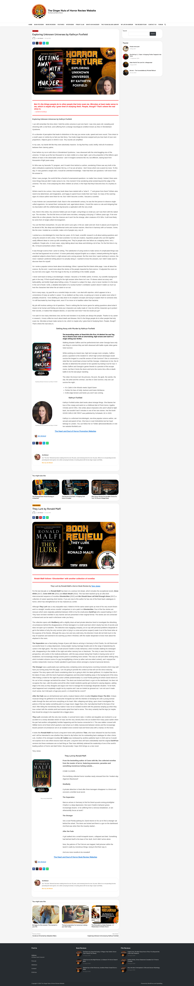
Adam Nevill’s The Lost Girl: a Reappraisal (141, 62)
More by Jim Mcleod (47, 462)
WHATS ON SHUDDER (92, 24)
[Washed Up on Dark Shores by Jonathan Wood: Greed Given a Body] (79, 968)
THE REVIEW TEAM (140, 24)
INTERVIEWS (70, 24)
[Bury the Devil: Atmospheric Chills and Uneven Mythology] (124, 968)
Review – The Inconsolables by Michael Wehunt (143, 70)
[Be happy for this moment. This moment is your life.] (45, 914)
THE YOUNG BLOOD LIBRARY (110, 24)
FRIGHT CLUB (80, 24)
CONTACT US (152, 24)
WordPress (151, 983)
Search (125, 30)
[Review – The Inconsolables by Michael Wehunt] (126, 70)
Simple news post (134, 46)
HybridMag (159, 983)
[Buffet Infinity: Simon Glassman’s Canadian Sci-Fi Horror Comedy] (124, 960)
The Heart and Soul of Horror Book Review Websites (75, 857)
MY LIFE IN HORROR (127, 24)
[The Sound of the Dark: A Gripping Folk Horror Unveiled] (75, 487)
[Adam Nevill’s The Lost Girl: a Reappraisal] (126, 62)
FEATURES (61, 24)
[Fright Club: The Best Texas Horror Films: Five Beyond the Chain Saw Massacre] (124, 952)
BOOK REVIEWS (39, 24)
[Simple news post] (126, 46)
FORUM (160, 24)
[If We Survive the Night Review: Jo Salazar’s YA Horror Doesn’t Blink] (79, 960)
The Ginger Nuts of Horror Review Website (72, 10)
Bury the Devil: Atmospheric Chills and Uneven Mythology (144, 967)
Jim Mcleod (40, 38)
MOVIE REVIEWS (51, 24)
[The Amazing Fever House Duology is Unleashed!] (45, 487)
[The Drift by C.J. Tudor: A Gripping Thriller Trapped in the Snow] (126, 54)
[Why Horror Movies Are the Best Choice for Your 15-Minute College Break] (105, 487)
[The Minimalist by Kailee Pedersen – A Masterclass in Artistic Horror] (105, 914)
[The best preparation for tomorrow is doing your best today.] (75, 914)
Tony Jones (95, 586)
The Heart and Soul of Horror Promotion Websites (75, 431)
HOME (30, 24)
